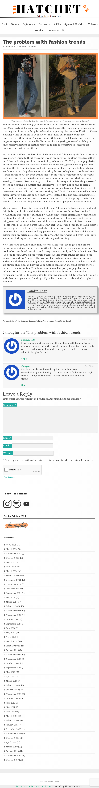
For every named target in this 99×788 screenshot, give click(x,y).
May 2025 (10, 562)
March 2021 (11, 716)
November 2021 (13, 694)
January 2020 (12, 751)
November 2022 (14, 659)
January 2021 (12, 725)
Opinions (28, 24)
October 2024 (12, 589)
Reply (24, 358)
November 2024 (14, 584)
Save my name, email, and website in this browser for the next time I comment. (49, 460)
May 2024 (10, 597)
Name (7, 438)
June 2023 (10, 628)
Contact (52, 30)
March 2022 (12, 681)
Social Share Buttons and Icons (33, 786)
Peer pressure (48, 321)
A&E (56, 24)
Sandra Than (29, 46)
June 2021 (10, 703)
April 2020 (11, 742)
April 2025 (11, 567)
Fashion (38, 321)
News (14, 24)
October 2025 (12, 558)
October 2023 (12, 619)
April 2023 (11, 637)
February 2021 (13, 720)
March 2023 (12, 641)
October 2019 (12, 760)
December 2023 (13, 611)
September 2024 (14, 593)
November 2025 (13, 553)
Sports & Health (73, 24)
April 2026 (11, 545)
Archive (38, 30)
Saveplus (25, 366)
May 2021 (10, 707)
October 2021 (12, 698)
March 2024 (12, 602)
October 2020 (12, 738)
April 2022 (11, 676)
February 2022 (13, 685)
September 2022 (14, 668)
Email (7, 445)
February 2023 (13, 646)
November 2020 (14, 733)
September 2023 (14, 624)
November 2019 (13, 755)
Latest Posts (15, 321)
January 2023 (12, 650)
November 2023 (14, 615)
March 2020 (12, 747)
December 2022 (13, 654)
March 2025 (11, 571)
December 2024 (13, 580)
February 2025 (13, 575)
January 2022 (12, 690)
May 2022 (10, 672)
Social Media (60, 321)
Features (43, 24)
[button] (63, 30)
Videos (92, 24)
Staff (4, 24)
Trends (69, 321)
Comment (9, 405)
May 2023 (10, 632)
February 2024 (13, 606)
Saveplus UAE (28, 340)
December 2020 (13, 729)
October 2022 (12, 663)
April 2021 (11, 712)
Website (7, 453)
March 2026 (12, 549)
